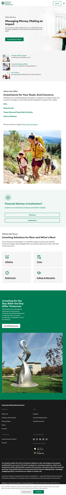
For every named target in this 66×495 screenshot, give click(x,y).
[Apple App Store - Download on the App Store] (39, 448)
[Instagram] (43, 439)
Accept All (38, 492)
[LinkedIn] (40, 439)
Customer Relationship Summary (13, 405)
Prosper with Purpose (9, 417)
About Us (5, 414)
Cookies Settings (26, 492)
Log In (57, 3)
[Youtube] (46, 439)
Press (3, 425)
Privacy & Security (28, 483)
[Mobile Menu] (64, 3)
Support (35, 414)
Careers (4, 428)
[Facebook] (34, 439)
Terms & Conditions (15, 483)
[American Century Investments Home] (6, 3)
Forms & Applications (40, 417)
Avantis (4, 443)
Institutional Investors (9, 439)
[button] (14, 39)
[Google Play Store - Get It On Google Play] (39, 453)
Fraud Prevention (38, 421)
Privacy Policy (6, 421)
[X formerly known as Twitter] (37, 439)
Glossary (5, 483)
